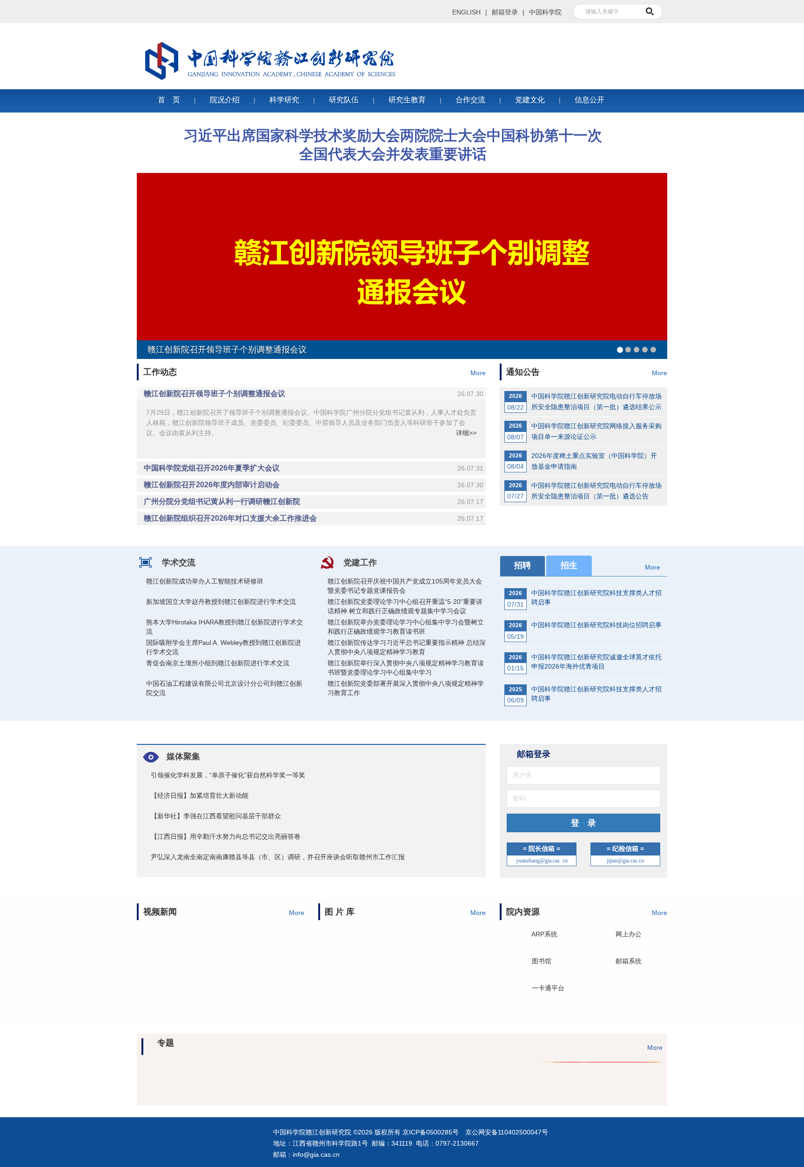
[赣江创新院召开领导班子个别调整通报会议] (402, 266)
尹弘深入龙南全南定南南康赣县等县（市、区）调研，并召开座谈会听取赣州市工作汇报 (278, 857)
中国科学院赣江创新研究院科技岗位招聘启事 (596, 625)
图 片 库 (340, 911)
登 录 (583, 823)
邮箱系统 (629, 960)
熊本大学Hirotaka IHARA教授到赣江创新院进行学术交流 (224, 626)
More (478, 373)
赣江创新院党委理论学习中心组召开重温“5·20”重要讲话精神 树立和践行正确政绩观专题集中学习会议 (405, 606)
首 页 (169, 100)
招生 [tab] (569, 565)
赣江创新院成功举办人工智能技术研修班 (204, 581)
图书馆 (541, 960)
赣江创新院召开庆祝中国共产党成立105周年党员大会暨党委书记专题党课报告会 (405, 585)
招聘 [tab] (522, 565)
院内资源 (523, 911)
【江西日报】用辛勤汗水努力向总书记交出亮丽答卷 (226, 836)
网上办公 (629, 933)
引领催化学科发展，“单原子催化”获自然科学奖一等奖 (228, 775)
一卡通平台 (548, 987)
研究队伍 (344, 100)
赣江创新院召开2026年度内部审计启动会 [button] (313, 485)
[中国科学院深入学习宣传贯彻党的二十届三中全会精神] (467, 1076)
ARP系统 (544, 933)
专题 (165, 1047)
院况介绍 (225, 100)
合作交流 (470, 100)
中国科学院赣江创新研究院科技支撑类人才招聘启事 (596, 597)
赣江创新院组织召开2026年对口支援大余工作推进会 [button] (313, 518)
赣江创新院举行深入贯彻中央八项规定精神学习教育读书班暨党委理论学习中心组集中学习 (406, 667)
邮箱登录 (505, 12)
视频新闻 (160, 911)
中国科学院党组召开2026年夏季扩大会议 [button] (313, 468)
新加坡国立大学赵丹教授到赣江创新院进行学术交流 (221, 601)
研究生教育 (407, 100)
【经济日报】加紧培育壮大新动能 (199, 795)
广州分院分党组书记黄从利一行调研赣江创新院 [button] (313, 501)
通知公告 (523, 372)
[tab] (311, 393)
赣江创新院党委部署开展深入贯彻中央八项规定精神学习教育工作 (406, 688)
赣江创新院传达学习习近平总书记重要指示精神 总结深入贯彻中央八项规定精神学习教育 (407, 647)
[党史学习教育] (597, 1076)
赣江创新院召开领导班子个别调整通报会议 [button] (313, 394)
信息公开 (589, 100)
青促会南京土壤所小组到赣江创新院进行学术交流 (217, 663)
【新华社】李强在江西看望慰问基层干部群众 (216, 816)
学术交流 (178, 562)
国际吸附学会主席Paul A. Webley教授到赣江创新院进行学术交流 (223, 647)
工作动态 (160, 372)
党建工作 (360, 562)
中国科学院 (545, 12)
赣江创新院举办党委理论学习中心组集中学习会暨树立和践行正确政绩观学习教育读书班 (406, 626)
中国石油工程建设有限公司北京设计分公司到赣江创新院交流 (224, 688)
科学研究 (284, 100)
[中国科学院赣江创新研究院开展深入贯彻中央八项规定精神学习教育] (337, 1076)
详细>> (466, 433)
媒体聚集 (183, 756)
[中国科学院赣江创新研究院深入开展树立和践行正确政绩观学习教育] (206, 1076)
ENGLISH (466, 12)
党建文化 (530, 100)
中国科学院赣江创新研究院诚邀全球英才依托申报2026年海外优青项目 (596, 661)
